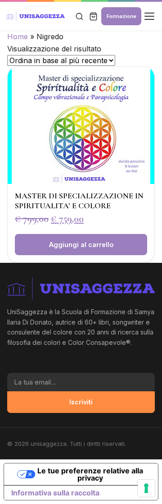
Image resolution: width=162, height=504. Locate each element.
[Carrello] (93, 16)
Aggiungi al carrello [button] (81, 244)
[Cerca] (79, 16)
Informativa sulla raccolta (55, 492)
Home (17, 36)
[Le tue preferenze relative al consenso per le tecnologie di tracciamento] (146, 488)
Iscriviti (81, 402)
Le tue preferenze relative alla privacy (90, 474)
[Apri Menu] (149, 16)
